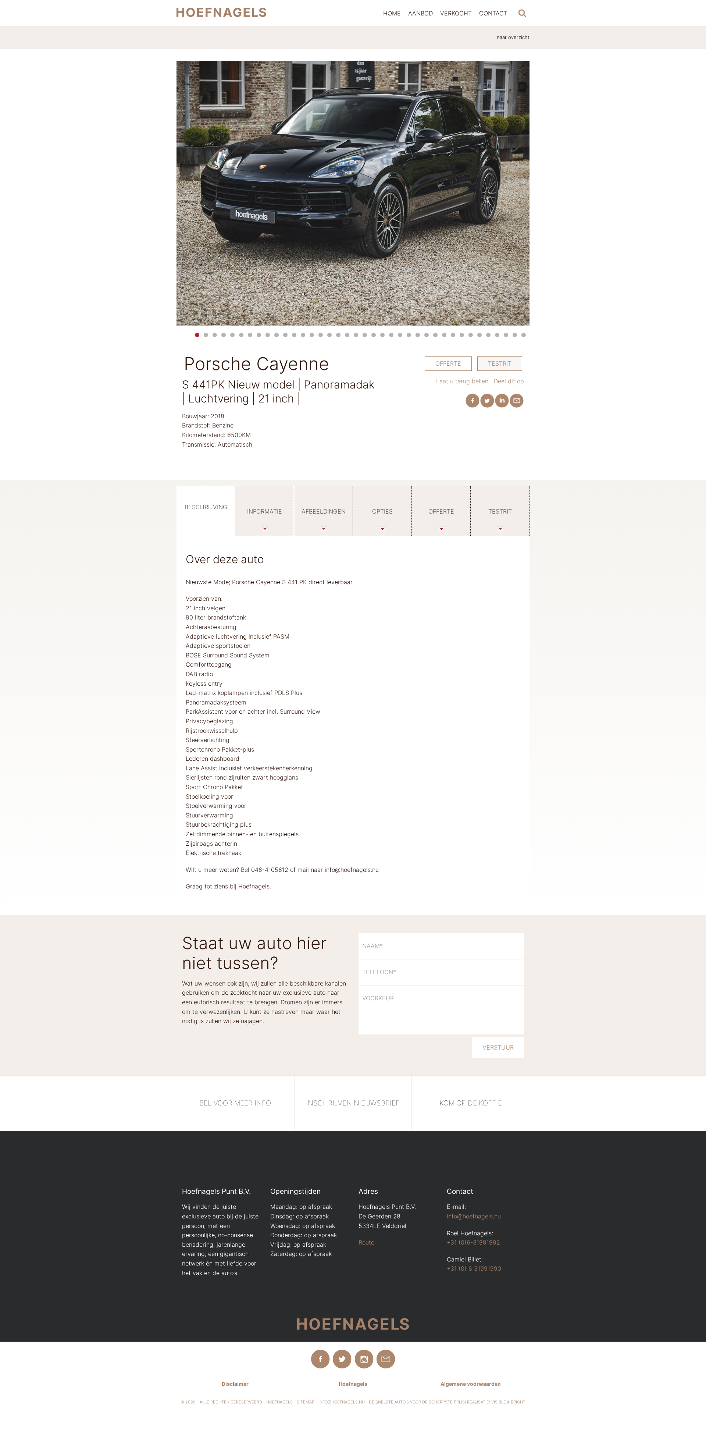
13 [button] (303, 335)
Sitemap (305, 1402)
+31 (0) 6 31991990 (474, 1268)
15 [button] (320, 335)
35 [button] (497, 335)
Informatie (264, 511)
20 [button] (365, 335)
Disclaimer (235, 1384)
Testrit (499, 363)
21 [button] (373, 335)
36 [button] (506, 335)
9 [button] (267, 335)
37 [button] (515, 335)
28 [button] (435, 335)
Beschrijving (206, 507)
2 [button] (206, 335)
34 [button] (488, 335)
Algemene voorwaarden (471, 1384)
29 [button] (444, 335)
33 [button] (479, 335)
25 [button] (409, 335)
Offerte (448, 363)
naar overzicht (513, 37)
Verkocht (456, 13)
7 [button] (250, 335)
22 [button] (382, 335)
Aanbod (420, 13)
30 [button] (453, 335)
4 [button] (223, 335)
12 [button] (294, 335)
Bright (518, 1402)
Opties (382, 511)
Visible (498, 1402)
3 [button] (215, 335)
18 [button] (347, 335)
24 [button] (400, 335)
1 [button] (197, 335)
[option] (353, 193)
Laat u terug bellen (462, 381)
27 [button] (426, 335)
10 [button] (276, 335)
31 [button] (462, 335)
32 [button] (470, 335)
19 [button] (356, 335)
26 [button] (418, 335)
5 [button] (232, 335)
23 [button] (391, 335)
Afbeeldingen (324, 511)
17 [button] (338, 335)
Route (366, 1242)
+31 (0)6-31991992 (473, 1242)
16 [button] (329, 335)
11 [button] (285, 335)
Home (392, 13)
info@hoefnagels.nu (474, 1216)
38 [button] (523, 335)
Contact (493, 13)
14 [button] (312, 335)
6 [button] (241, 335)
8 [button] (259, 335)
